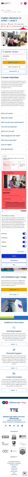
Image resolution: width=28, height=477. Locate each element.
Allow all (14, 256)
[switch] (24, 238)
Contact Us (14, 469)
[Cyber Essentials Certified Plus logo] (14, 436)
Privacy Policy (14, 471)
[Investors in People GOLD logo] (14, 457)
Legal (14, 473)
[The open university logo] (14, 443)
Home (2, 10)
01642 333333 (17, 420)
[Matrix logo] (22, 443)
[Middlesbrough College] (6, 3)
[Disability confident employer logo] (22, 437)
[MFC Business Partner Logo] (5, 437)
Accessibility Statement (14, 461)
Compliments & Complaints (14, 463)
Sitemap (14, 466)
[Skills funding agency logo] (5, 443)
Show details (21, 251)
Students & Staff (14, 465)
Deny (14, 264)
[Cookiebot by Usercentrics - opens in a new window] (20, 211)
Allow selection (14, 260)
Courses (8, 10)
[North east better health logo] (14, 451)
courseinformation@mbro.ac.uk (15, 422)
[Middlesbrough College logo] (14, 402)
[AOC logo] (5, 451)
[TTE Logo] (14, 410)
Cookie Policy (14, 468)
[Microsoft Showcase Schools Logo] (22, 451)
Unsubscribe (14, 474)
